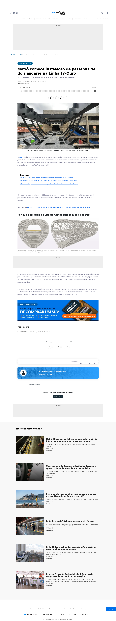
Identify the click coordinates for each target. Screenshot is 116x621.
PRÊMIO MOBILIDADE (53, 19)
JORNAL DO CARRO (66, 19)
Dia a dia (24, 54)
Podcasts (61, 614)
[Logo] (59, 13)
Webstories (85, 614)
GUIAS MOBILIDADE (41, 19)
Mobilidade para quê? (16, 54)
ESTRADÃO (86, 19)
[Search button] (102, 13)
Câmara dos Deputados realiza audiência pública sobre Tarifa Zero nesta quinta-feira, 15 (49, 184)
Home (9, 54)
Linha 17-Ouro (23, 331)
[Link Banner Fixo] (58, 310)
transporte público (43, 331)
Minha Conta (63, 609)
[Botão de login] (107, 13)
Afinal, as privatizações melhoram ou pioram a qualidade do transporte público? (46, 177)
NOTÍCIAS (30, 19)
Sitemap (83, 609)
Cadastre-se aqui (45, 374)
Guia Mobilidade (41, 609)
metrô (32, 331)
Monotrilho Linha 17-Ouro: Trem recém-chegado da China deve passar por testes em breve (59, 207)
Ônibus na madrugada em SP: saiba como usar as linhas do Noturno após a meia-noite (48, 180)
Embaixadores (53, 609)
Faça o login (58, 396)
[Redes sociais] (8, 13)
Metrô (21, 157)
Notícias (48, 614)
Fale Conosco (74, 609)
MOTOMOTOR (77, 19)
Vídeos (73, 614)
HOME (23, 19)
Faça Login (110, 609)
